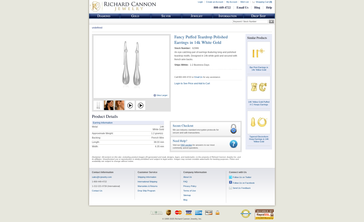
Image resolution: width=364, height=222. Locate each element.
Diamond (104, 16)
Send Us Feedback (242, 188)
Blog (257, 7)
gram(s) (157, 133)
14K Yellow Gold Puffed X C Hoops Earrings (258, 103)
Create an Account (214, 2)
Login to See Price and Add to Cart (192, 83)
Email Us (242, 7)
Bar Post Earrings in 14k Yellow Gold (259, 68)
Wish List (244, 2)
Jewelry (197, 16)
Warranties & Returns (148, 186)
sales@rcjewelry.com (102, 177)
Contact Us (97, 191)
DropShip (259, 16)
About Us (187, 177)
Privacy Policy (189, 186)
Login (200, 2)
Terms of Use (189, 191)
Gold (135, 16)
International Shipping (147, 181)
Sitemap (187, 195)
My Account (231, 2)
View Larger (162, 95)
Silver (166, 16)
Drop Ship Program (146, 191)
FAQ (185, 181)
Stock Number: (182, 48)
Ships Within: (181, 65)
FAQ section (186, 145)
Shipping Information (147, 177)
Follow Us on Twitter (242, 177)
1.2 (153, 133)
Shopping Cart (264, 2)
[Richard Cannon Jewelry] (122, 11)
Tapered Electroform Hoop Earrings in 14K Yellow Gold (259, 139)
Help (269, 7)
